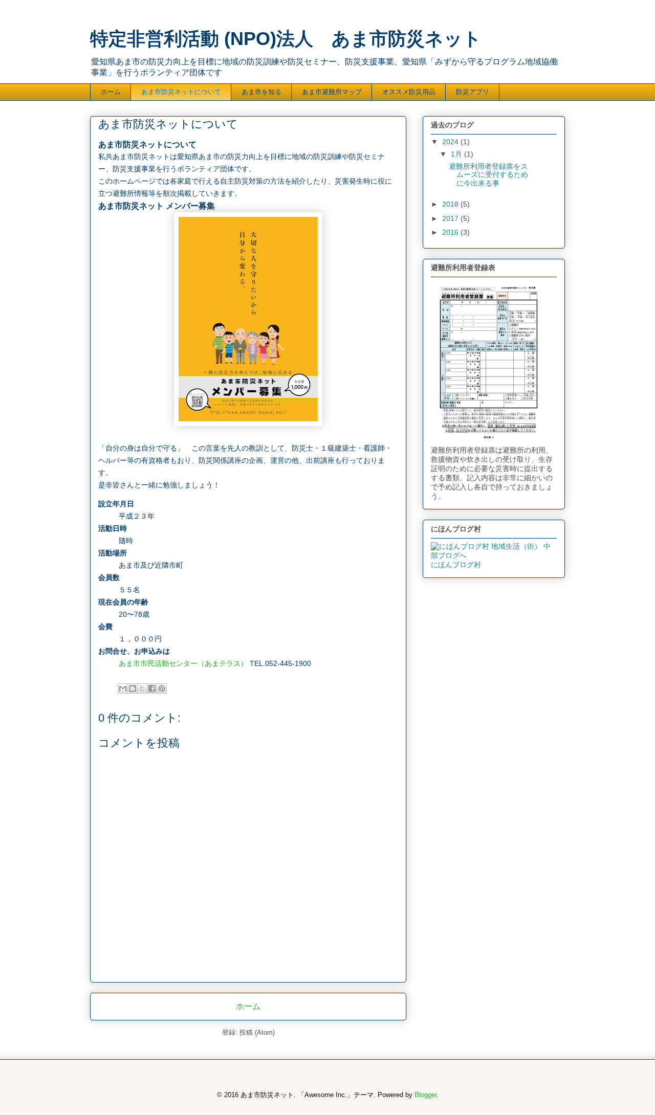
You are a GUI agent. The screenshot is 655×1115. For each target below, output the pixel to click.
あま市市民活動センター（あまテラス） (183, 663)
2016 (451, 232)
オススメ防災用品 (408, 92)
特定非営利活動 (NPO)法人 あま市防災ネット (286, 38)
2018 (451, 204)
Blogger (425, 1095)
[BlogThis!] (132, 688)
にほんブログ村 (456, 565)
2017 (451, 218)
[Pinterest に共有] (162, 688)
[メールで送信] (123, 688)
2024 (451, 142)
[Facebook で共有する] (152, 688)
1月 (457, 154)
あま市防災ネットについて (181, 92)
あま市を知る (261, 92)
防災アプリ (472, 92)
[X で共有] (142, 688)
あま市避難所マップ (332, 92)
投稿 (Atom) (257, 1032)
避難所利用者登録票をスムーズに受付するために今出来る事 (488, 175)
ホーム (111, 92)
